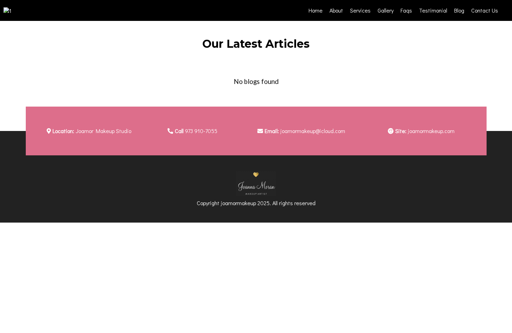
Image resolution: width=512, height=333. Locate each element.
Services (360, 10)
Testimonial (433, 10)
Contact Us (484, 10)
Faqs (406, 10)
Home (316, 10)
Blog (459, 10)
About (336, 10)
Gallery (386, 10)
